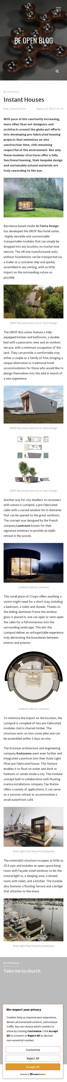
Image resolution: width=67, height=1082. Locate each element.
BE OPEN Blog (11, 91)
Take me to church (22, 971)
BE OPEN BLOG (33, 40)
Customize (33, 1050)
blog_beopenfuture (15, 108)
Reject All (33, 1058)
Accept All (32, 1067)
